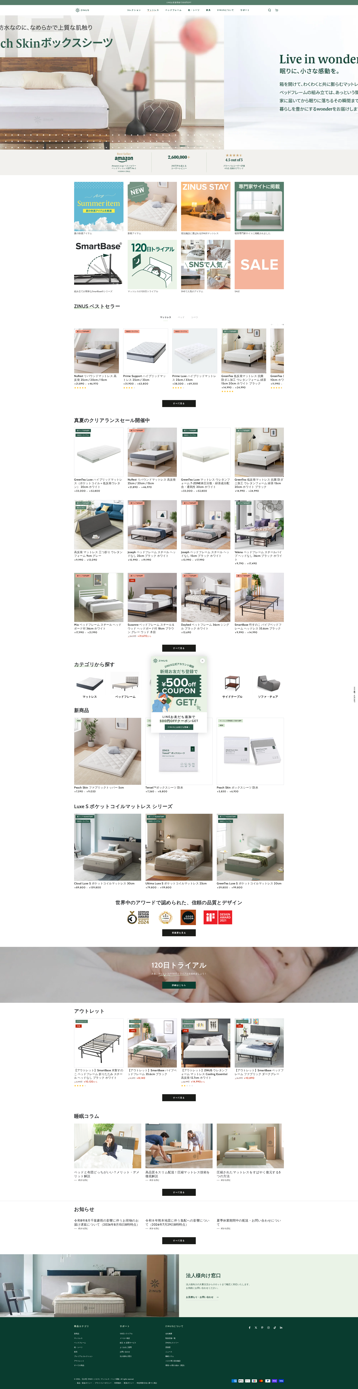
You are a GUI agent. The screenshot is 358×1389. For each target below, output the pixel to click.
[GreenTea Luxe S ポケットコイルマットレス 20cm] (250, 847)
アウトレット (79, 1361)
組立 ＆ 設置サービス (128, 1342)
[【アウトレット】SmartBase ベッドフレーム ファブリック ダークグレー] (259, 1043)
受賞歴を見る (179, 932)
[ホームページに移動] (82, 10)
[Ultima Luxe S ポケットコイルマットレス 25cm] (179, 847)
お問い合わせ (125, 1352)
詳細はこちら (179, 985)
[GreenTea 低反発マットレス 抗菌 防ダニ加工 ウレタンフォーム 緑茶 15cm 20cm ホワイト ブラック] (244, 351)
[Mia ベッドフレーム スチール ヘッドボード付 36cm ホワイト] (98, 597)
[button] (269, 10)
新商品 (76, 1333)
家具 (75, 1352)
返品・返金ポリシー (84, 1383)
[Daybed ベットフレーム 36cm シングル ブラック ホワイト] (205, 597)
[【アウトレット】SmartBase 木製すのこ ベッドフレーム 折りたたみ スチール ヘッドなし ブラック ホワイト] (98, 1043)
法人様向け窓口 (126, 1356)
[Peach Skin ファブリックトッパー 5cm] (107, 751)
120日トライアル (126, 1333)
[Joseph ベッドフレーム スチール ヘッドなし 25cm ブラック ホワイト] (152, 524)
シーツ (194, 317)
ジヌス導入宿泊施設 (173, 1361)
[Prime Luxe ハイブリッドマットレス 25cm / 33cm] (194, 351)
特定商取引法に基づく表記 (147, 1383)
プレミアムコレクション (83, 1356)
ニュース (168, 1352)
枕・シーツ (78, 1347)
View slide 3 (174, 144)
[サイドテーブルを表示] (232, 683)
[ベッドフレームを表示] (125, 683)
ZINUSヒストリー (172, 1342)
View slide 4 (183, 144)
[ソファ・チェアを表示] (268, 683)
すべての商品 (79, 1365)
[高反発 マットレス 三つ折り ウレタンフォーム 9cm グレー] (98, 524)
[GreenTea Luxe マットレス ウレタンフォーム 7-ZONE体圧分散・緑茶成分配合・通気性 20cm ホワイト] (205, 452)
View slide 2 (166, 144)
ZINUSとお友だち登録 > (179, 727)
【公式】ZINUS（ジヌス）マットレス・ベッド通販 (100, 1379)
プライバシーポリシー (103, 1383)
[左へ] (274, 325)
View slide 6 (199, 144)
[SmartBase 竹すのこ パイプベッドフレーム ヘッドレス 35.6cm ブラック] (259, 597)
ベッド (181, 317)
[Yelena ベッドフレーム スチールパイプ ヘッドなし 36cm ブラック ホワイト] (259, 524)
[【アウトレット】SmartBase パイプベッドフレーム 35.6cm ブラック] (152, 1043)
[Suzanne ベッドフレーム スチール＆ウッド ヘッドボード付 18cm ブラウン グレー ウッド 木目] (152, 597)
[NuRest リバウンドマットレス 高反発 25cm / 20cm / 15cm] (96, 351)
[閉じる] (202, 661)
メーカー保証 (125, 1338)
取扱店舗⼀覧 (170, 1338)
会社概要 (168, 1333)
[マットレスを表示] (90, 683)
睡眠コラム (169, 1356)
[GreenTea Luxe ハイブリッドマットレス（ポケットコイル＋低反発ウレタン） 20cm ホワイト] (98, 452)
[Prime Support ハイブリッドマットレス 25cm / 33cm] (145, 351)
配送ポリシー (129, 1383)
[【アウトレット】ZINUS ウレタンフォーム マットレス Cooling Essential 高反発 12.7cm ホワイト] (205, 1043)
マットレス (165, 317)
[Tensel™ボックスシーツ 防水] (179, 751)
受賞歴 (167, 1347)
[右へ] (281, 325)
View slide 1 (158, 144)
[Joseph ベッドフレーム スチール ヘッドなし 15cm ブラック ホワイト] (205, 524)
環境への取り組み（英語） (175, 1365)
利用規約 (117, 1383)
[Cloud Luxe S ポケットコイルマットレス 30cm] (107, 847)
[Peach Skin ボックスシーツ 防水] (250, 751)
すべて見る (179, 403)
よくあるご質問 (126, 1347)
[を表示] (98, 206)
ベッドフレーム (80, 1342)
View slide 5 (191, 144)
